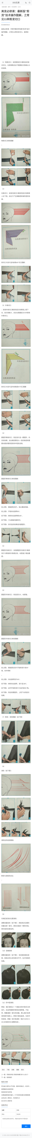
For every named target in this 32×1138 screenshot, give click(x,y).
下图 (8, 1069)
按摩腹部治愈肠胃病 (7, 1089)
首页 (9, 7)
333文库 (16, 3)
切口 (3, 1069)
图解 (17, 1069)
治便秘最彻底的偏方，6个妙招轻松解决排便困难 (15, 1095)
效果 (13, 1069)
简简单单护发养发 (6, 1092)
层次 (22, 1069)
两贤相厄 (9, 1077)
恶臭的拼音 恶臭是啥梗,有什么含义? (17, 1074)
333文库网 (13, 1135)
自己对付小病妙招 (6, 1101)
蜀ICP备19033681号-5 (23, 1135)
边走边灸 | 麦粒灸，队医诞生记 (10, 1098)
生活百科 (14, 7)
